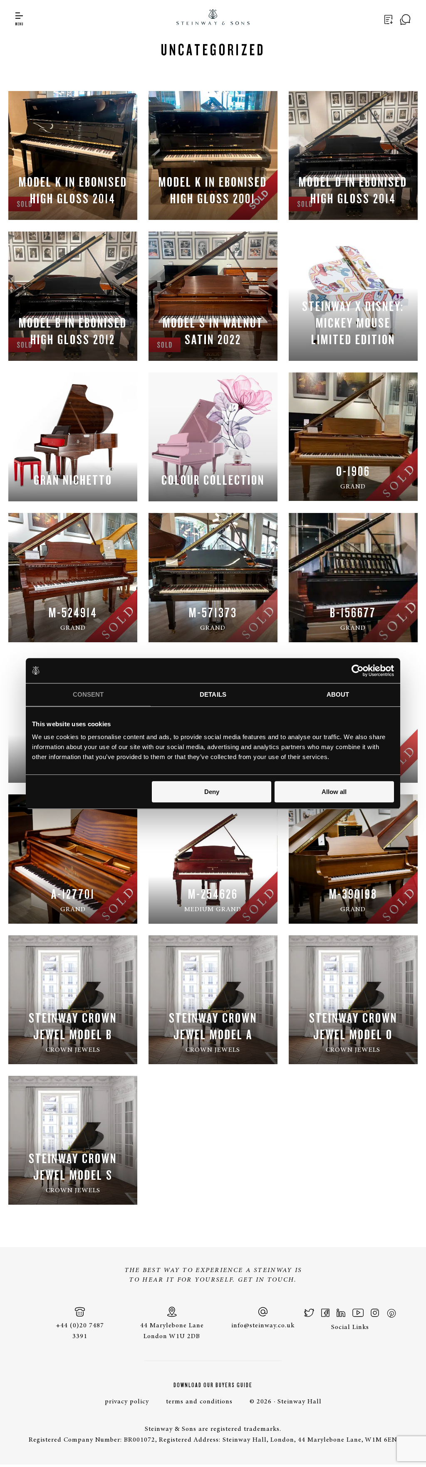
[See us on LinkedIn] (341, 1313)
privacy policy (127, 1401)
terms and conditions (199, 1401)
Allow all (334, 791)
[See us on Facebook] (325, 1313)
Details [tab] (213, 694)
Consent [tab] (88, 694)
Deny (211, 791)
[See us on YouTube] (358, 1313)
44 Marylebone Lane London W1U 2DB (172, 1331)
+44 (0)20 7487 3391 (80, 1331)
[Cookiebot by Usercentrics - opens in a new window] (357, 670)
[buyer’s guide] (389, 19)
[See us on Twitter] (309, 1313)
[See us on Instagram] (375, 1313)
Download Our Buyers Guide (213, 1385)
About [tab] (338, 694)
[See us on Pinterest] (391, 1313)
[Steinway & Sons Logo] (213, 18)
